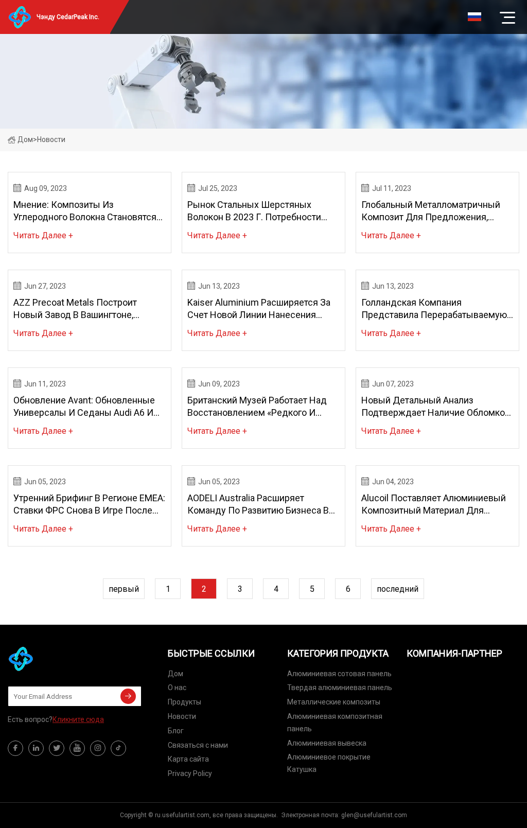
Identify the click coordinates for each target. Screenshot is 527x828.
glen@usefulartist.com (374, 815)
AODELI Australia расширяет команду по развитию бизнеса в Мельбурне (258, 504)
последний (397, 589)
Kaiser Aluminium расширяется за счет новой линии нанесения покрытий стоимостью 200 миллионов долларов (258, 309)
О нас (177, 687)
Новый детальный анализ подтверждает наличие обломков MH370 (435, 407)
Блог (176, 731)
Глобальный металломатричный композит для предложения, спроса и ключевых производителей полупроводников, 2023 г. (430, 211)
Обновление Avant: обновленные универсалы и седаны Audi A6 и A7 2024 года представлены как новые (84, 407)
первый (124, 589)
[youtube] (77, 748)
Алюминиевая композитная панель (334, 722)
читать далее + (43, 235)
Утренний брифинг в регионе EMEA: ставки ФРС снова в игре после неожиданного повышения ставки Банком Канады (89, 504)
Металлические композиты (333, 702)
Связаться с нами (198, 745)
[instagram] (98, 748)
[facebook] (15, 748)
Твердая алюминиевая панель (339, 687)
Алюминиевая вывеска (326, 743)
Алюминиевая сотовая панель (339, 674)
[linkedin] (36, 748)
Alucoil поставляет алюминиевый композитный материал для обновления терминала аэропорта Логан (435, 504)
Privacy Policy (190, 773)
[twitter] (56, 748)
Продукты (184, 702)
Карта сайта (188, 759)
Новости (182, 716)
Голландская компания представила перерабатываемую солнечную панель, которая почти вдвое (436, 309)
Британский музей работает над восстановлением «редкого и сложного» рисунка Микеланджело (263, 407)
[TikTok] (118, 748)
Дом (25, 139)
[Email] (128, 696)
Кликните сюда (78, 719)
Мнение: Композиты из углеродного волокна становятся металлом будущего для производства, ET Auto (84, 211)
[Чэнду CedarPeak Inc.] (59, 659)
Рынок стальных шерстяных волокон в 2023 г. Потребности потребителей (254, 211)
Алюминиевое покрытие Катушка (329, 763)
